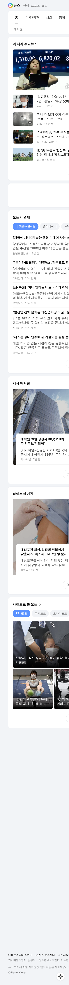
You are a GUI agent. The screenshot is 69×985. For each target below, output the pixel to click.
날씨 (44, 5)
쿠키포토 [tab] (40, 613)
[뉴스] (17, 5)
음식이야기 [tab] (50, 226)
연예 (26, 5)
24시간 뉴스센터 (45, 954)
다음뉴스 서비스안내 (20, 954)
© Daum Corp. (17, 972)
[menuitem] (16, 17)
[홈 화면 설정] (60, 976)
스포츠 (35, 5)
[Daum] (11, 5)
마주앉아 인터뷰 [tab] (26, 226)
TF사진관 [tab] (21, 613)
